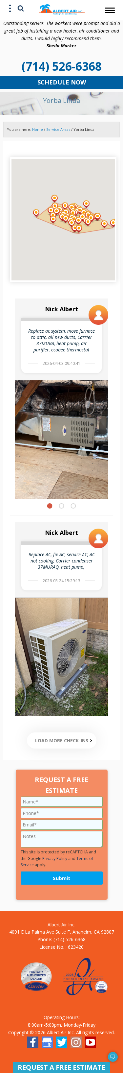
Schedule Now (61, 82)
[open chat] (110, 1060)
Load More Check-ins (61, 740)
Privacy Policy (54, 858)
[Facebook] (32, 1042)
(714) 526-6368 (62, 66)
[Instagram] (76, 1042)
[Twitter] (61, 1042)
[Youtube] (90, 1042)
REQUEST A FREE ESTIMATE (61, 1067)
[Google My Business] (47, 1042)
